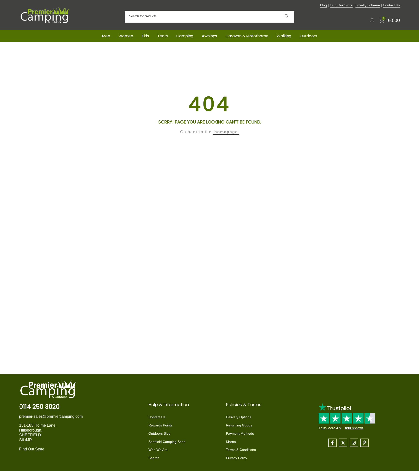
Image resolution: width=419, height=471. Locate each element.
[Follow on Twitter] (343, 443)
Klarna (231, 442)
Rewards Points (160, 425)
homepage (226, 132)
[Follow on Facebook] (332, 443)
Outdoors (308, 36)
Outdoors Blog (159, 433)
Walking (284, 36)
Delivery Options (238, 417)
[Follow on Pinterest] (364, 443)
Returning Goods (239, 425)
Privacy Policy (236, 458)
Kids (145, 36)
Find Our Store (341, 5)
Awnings (209, 36)
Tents (162, 36)
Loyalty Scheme (367, 5)
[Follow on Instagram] (354, 443)
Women (125, 36)
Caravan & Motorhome (247, 36)
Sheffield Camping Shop (166, 442)
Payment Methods (240, 433)
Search (153, 458)
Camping (184, 36)
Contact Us (391, 5)
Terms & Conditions (241, 450)
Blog (323, 5)
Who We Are (158, 450)
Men (106, 36)
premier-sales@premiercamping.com (51, 416)
